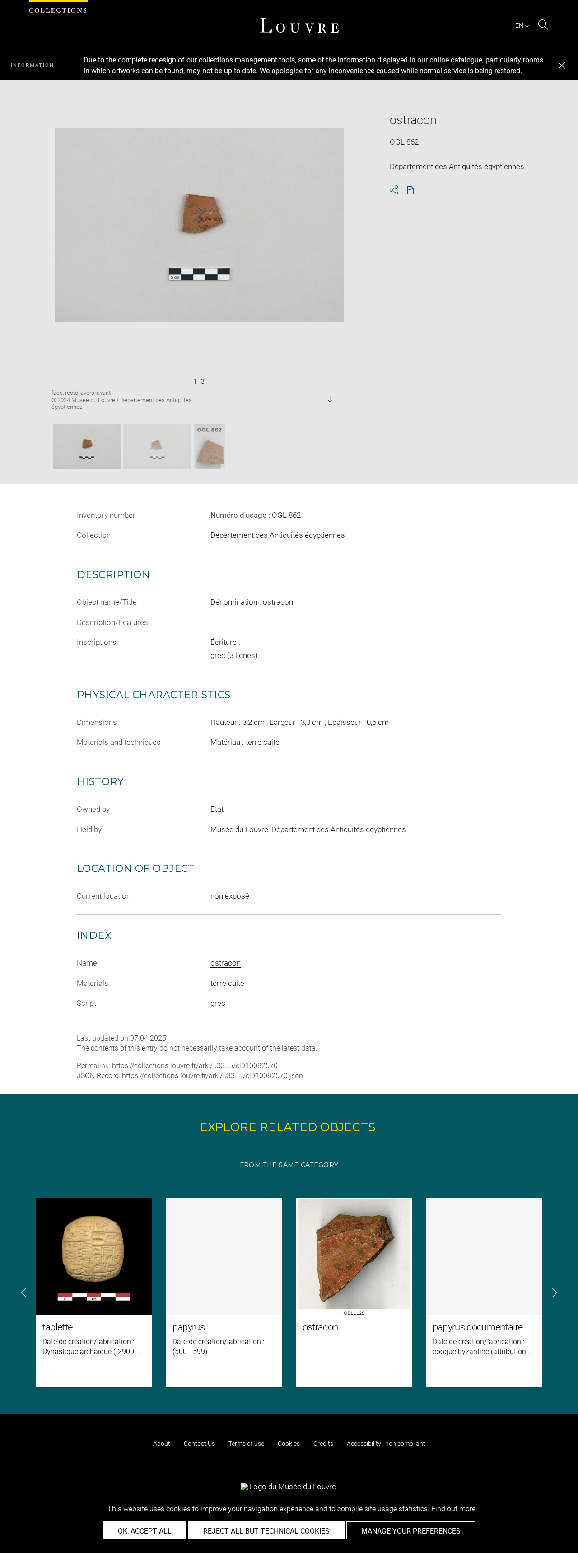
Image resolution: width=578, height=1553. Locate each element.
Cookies (289, 1443)
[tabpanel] (289, 1292)
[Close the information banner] (561, 65)
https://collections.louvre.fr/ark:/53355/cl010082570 (195, 1065)
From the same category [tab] (289, 1165)
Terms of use (246, 1443)
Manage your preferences (411, 1531)
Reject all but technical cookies (266, 1531)
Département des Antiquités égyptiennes (277, 535)
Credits (323, 1443)
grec (217, 1003)
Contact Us (199, 1443)
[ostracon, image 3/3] (209, 446)
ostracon (225, 962)
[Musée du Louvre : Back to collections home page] (299, 25)
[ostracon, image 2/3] (157, 446)
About (161, 1443)
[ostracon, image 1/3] (86, 446)
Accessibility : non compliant (386, 1443)
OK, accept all (145, 1531)
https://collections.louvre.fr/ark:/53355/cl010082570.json (212, 1075)
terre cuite (227, 983)
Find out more (453, 1509)
